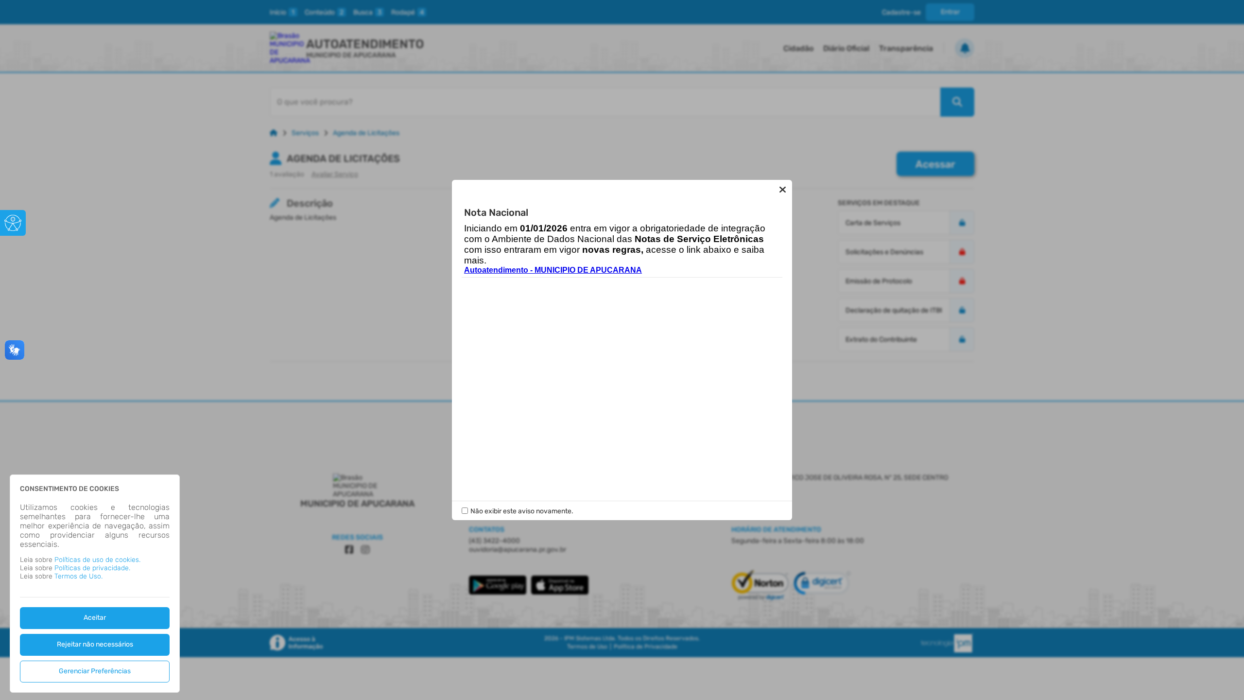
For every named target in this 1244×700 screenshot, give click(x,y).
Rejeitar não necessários (95, 644)
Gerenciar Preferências (95, 671)
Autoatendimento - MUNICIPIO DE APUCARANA (553, 270)
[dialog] (95, 583)
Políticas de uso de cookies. (97, 560)
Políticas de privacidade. (92, 568)
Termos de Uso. (78, 576)
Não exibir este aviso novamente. (521, 511)
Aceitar (95, 617)
